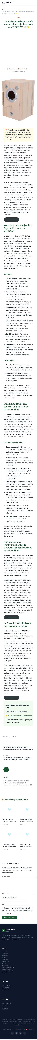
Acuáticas (5, 953)
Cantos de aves (6, 987)
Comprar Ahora (11, 219)
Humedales (5, 959)
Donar (3, 1007)
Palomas (4, 973)
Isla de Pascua (6, 969)
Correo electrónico (9, 897)
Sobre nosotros (6, 1003)
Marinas (4, 963)
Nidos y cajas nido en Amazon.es (20, 716)
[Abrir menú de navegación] (33, 2)
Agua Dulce (5, 961)
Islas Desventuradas (8, 971)
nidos (18, 17)
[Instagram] (12, 1033)
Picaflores (5, 965)
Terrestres (5, 955)
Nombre (5, 893)
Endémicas (5, 957)
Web (3, 904)
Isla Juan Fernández (8, 967)
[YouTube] (20, 1033)
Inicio (3, 9)
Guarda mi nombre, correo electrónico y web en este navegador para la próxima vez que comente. (17, 910)
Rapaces (4, 952)
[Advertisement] (18, 48)
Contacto (4, 1005)
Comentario (6, 877)
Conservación (6, 989)
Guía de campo (6, 985)
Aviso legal (5, 1009)
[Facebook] (16, 1033)
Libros (3, 991)
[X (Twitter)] (24, 1033)
